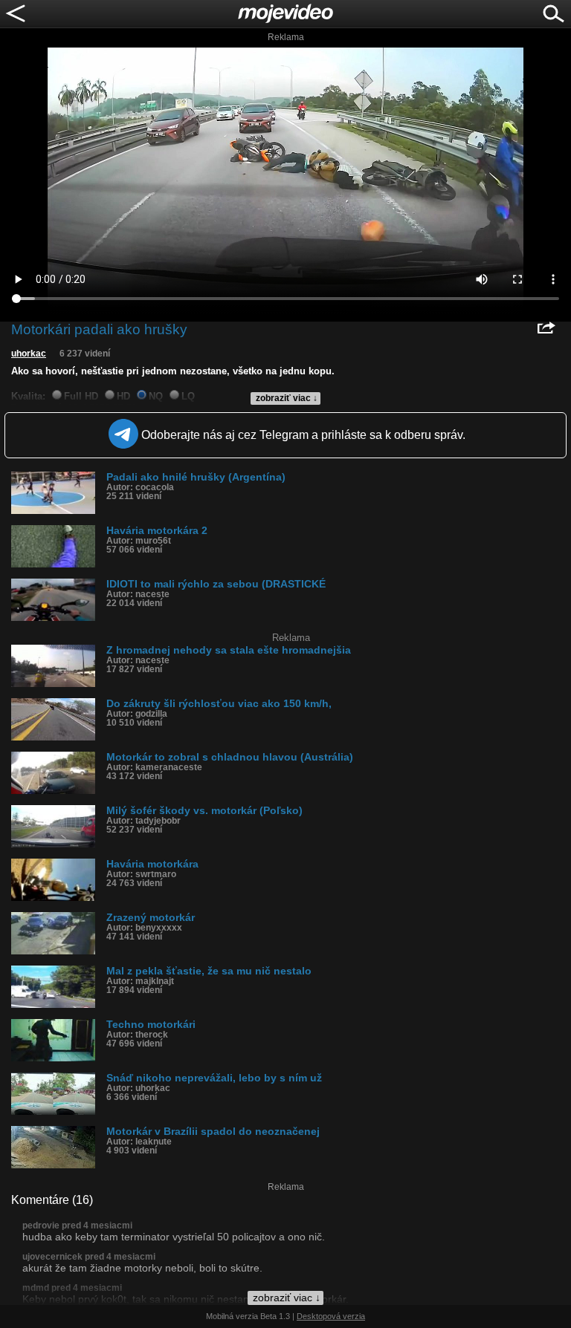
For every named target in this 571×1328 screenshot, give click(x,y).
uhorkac (28, 353)
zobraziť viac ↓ (286, 398)
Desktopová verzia (331, 1316)
